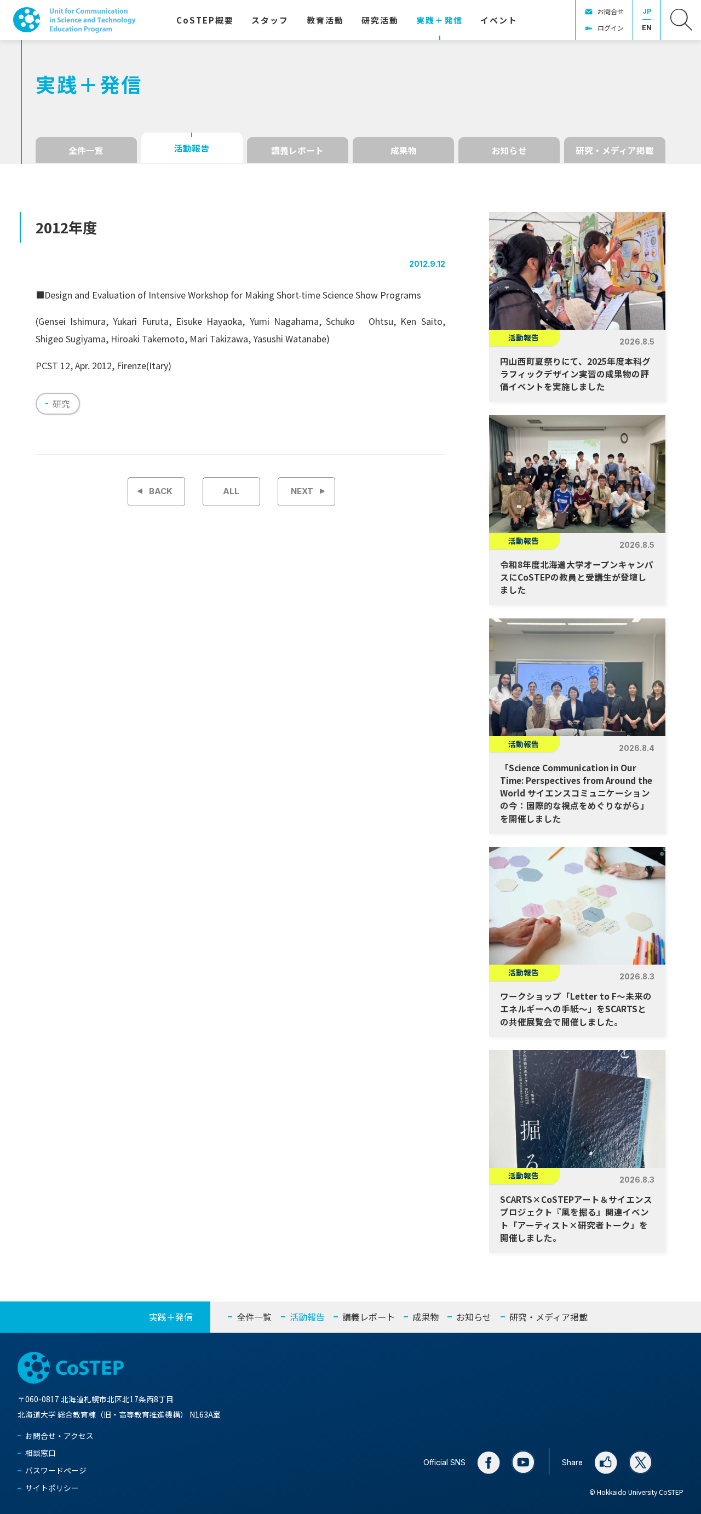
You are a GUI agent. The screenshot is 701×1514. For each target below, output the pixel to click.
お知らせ (509, 150)
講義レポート (297, 150)
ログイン (610, 27)
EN (647, 28)
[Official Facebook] (488, 1462)
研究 (61, 403)
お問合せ (610, 11)
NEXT (302, 491)
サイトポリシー (52, 1487)
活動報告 (191, 148)
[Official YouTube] (524, 1462)
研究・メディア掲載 (615, 150)
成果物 (403, 150)
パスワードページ (56, 1470)
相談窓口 (40, 1452)
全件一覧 (86, 150)
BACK (161, 491)
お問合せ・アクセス (59, 1435)
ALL (231, 491)
